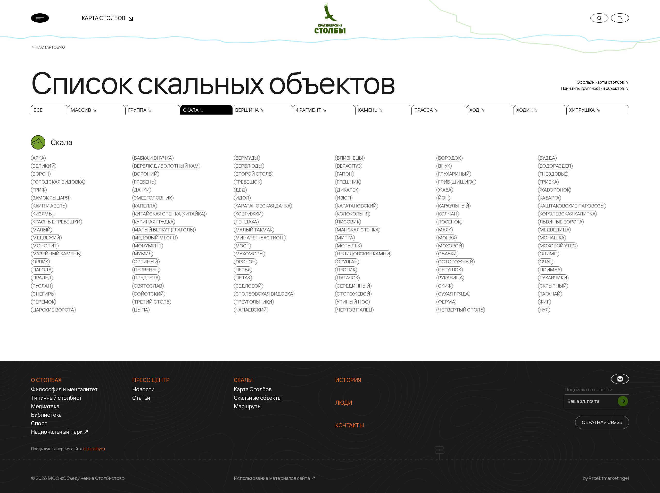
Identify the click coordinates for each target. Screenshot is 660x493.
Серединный (353, 286)
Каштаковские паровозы (572, 206)
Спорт (39, 423)
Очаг (546, 261)
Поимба (550, 269)
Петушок (449, 269)
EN (620, 17)
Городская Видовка (58, 182)
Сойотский (149, 294)
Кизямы (42, 214)
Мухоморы (249, 253)
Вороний (145, 174)
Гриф (38, 190)
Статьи (141, 397)
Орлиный (146, 261)
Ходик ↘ (527, 110)
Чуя (544, 310)
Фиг (544, 302)
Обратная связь (602, 422)
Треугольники (253, 302)
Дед (240, 190)
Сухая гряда (453, 294)
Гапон (344, 174)
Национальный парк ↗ (60, 431)
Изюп (344, 198)
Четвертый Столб (460, 310)
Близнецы (350, 158)
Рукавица (450, 277)
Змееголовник (153, 198)
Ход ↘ (477, 110)
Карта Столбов (104, 18)
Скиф (444, 286)
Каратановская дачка (263, 206)
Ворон (40, 174)
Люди (343, 402)
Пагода (42, 269)
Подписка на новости (588, 390)
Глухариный (453, 174)
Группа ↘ (140, 110)
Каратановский (357, 206)
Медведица (555, 230)
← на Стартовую (48, 47)
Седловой (248, 286)
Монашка (552, 238)
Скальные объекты (258, 397)
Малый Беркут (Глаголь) (164, 230)
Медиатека (45, 406)
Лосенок (449, 222)
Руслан (41, 286)
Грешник (348, 182)
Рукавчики (553, 277)
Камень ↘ (370, 110)
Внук (444, 166)
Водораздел (555, 166)
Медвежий (46, 238)
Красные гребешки (56, 222)
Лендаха (246, 222)
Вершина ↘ (249, 110)
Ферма (446, 302)
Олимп (549, 253)
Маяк (444, 230)
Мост (242, 246)
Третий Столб (151, 302)
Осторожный (455, 261)
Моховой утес (558, 246)
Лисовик (348, 222)
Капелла (144, 206)
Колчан (447, 214)
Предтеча (146, 277)
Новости (143, 389)
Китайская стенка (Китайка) (169, 214)
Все (38, 110)
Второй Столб (253, 174)
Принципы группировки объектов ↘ (595, 88)
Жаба (444, 190)
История (348, 380)
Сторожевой (353, 294)
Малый (41, 230)
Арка (38, 158)
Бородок (449, 158)
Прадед (42, 277)
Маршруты (247, 406)
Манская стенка (358, 230)
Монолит (44, 246)
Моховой (450, 246)
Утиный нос (352, 302)
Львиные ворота (561, 222)
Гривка (548, 182)
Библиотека (46, 414)
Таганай (550, 294)
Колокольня (353, 214)
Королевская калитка (568, 214)
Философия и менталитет (64, 389)
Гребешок (247, 182)
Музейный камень (56, 253)
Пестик (346, 269)
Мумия (143, 253)
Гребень (144, 182)
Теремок (43, 302)
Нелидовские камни (363, 253)
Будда (547, 158)
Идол (242, 198)
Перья (243, 269)
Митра (345, 238)
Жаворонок (555, 190)
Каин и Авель (48, 206)
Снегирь (43, 294)
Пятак (242, 277)
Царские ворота (53, 310)
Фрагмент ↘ (311, 110)
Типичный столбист (56, 397)
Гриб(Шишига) (456, 182)
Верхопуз (349, 166)
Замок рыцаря (50, 198)
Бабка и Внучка (153, 158)
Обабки (447, 253)
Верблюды (248, 166)
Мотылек (348, 246)
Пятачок (347, 277)
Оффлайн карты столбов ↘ (603, 82)
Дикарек (347, 190)
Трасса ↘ (426, 110)
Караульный (453, 206)
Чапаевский (251, 310)
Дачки (142, 190)
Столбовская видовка (264, 294)
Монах (446, 238)
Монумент (147, 246)
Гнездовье (553, 174)
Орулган (347, 261)
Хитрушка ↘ (584, 110)
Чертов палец (354, 310)
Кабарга (549, 198)
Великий (43, 166)
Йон (443, 198)
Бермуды (246, 158)
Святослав (148, 286)
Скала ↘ (193, 110)
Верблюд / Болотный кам (166, 166)
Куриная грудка (154, 222)
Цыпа (141, 310)
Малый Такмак (254, 230)
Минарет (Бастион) (259, 238)
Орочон (245, 261)
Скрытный (553, 286)
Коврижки (248, 214)
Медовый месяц (155, 238)
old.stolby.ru (94, 448)
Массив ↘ (84, 110)
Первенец (146, 269)
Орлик (40, 261)
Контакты (349, 425)
